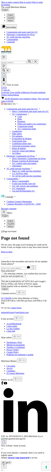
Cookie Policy (13, 352)
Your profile (15, 92)
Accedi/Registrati (14, 324)
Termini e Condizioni (16, 347)
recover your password (18, 457)
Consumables (12, 39)
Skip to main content (10, 2)
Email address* (7, 264)
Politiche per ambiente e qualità (20, 354)
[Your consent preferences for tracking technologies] (46, 467)
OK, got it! (6, 463)
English (10, 15)
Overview (5, 92)
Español (11, 18)
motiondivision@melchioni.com (15, 312)
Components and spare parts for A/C (22, 32)
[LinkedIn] (25, 434)
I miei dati (11, 331)
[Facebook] (2, 384)
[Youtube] (5, 384)
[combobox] (13, 62)
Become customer (8, 208)
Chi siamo (11, 366)
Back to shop (6, 252)
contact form (15, 308)
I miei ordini (12, 326)
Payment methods (37, 92)
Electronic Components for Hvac (21, 34)
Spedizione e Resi (14, 342)
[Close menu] (4, 84)
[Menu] (4, 57)
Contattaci (11, 371)
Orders (4, 95)
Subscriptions (13, 95)
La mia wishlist (13, 328)
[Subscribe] (33, 267)
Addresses (25, 92)
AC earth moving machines (18, 37)
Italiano (10, 21)
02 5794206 (6, 298)
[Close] (2, 448)
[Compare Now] (4, 75)
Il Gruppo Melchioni (15, 373)
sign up (6, 90)
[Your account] (4, 79)
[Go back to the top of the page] (4, 466)
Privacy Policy (13, 350)
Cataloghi (11, 42)
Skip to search (25, 2)
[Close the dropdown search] (35, 61)
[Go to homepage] (6, 53)
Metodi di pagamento (16, 345)
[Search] (29, 61)
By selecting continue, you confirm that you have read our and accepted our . (24, 274)
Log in (4, 87)
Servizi (10, 368)
